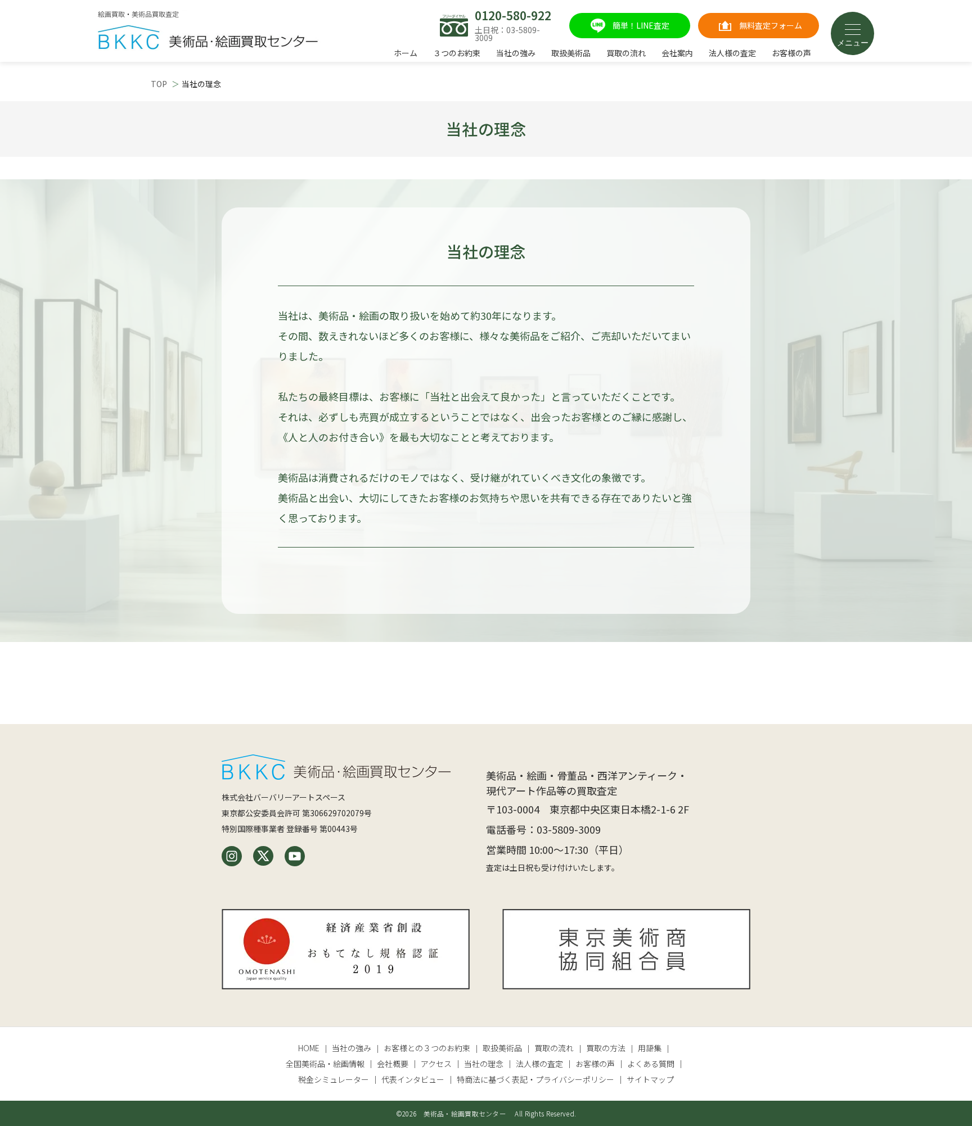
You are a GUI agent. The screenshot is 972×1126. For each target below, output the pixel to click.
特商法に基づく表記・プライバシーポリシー (535, 1079)
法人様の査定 (732, 53)
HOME (309, 1047)
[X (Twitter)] (263, 856)
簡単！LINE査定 (641, 25)
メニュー (852, 42)
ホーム (405, 53)
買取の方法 (606, 1047)
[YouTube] (295, 856)
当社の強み (516, 53)
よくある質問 (650, 1063)
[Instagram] (232, 856)
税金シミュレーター (333, 1079)
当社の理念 (483, 1063)
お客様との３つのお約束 (427, 1047)
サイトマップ (650, 1079)
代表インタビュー (412, 1079)
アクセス (436, 1063)
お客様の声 (791, 53)
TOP (159, 83)
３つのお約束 (456, 53)
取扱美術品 (571, 53)
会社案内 (677, 53)
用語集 (650, 1047)
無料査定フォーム (770, 25)
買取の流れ (626, 53)
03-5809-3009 (569, 829)
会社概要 (392, 1063)
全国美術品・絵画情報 (325, 1063)
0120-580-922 (513, 15)
